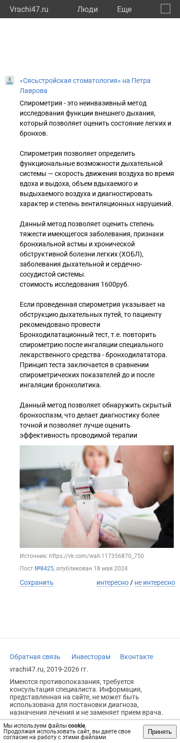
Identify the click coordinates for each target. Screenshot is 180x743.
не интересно (154, 582)
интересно (112, 582)
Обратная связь (35, 657)
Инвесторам (91, 657)
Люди (87, 9)
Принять (160, 731)
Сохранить (37, 582)
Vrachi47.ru (29, 9)
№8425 (44, 568)
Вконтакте (136, 657)
